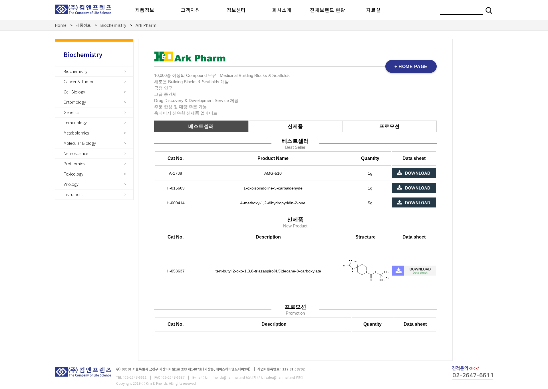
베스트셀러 (201, 126)
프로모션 (389, 126)
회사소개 (281, 9)
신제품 (295, 126)
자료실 (373, 9)
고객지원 (190, 9)
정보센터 (236, 9)
